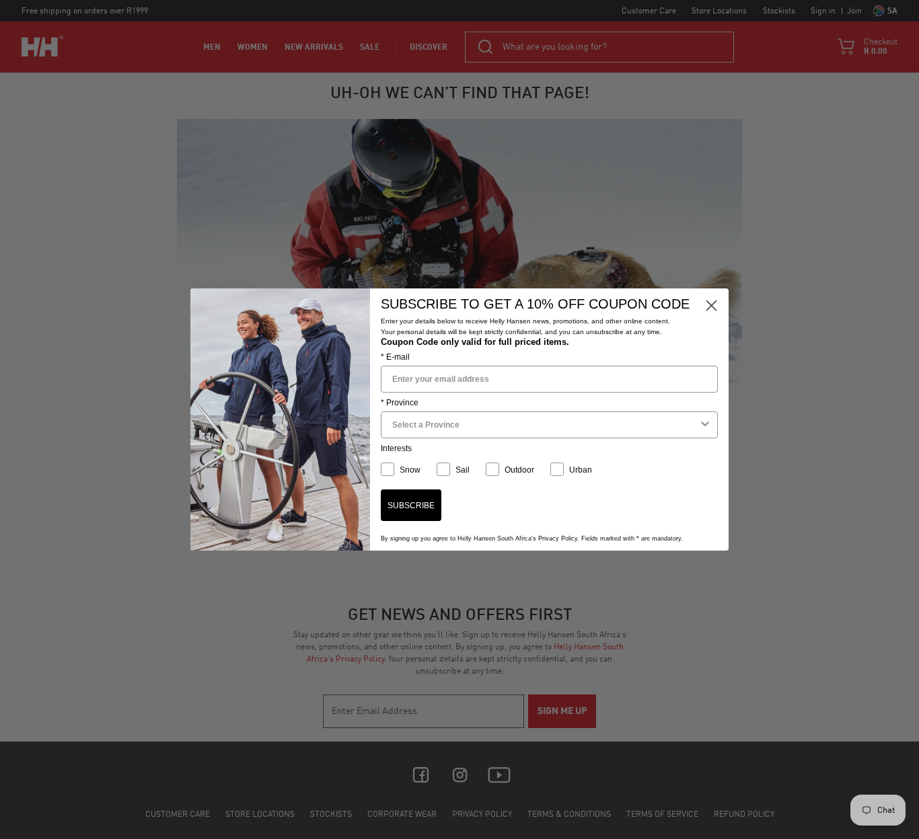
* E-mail (395, 357)
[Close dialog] (711, 305)
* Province (399, 402)
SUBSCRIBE (411, 505)
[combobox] (545, 425)
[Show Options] (705, 425)
